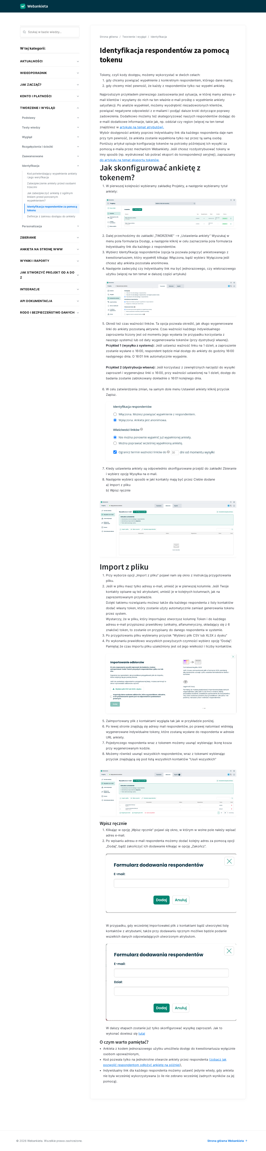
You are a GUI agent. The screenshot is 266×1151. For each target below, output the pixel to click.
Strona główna (109, 36)
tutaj (141, 1033)
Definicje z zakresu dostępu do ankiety (51, 216)
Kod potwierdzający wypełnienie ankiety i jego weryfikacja (52, 175)
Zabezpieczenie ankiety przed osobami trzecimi (51, 185)
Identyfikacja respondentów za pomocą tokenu (52, 208)
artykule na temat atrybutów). (142, 127)
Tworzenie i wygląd (134, 36)
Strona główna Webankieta (225, 1140)
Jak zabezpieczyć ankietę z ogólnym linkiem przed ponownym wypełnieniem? (50, 197)
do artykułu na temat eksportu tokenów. (129, 160)
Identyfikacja (159, 36)
